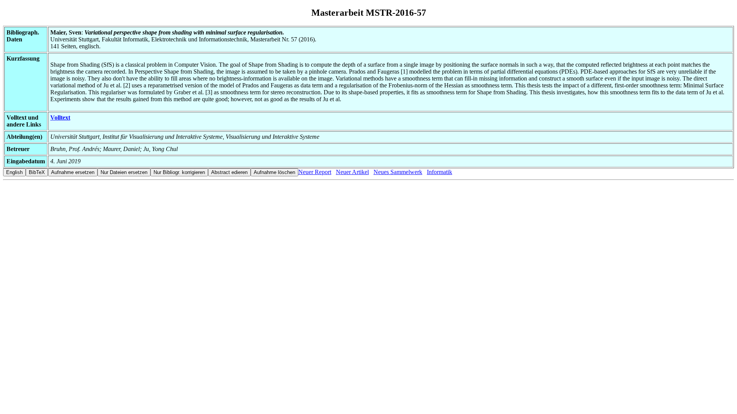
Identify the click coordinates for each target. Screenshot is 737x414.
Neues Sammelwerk (397, 172)
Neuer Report (314, 172)
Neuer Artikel (352, 172)
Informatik (439, 172)
